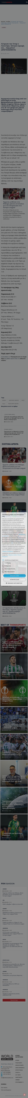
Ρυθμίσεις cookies (12, 555)
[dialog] (14, 549)
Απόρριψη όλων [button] (14, 579)
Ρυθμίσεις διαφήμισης (7, 551)
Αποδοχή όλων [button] (14, 575)
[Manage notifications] (24, 1095)
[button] (14, 583)
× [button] (24, 513)
